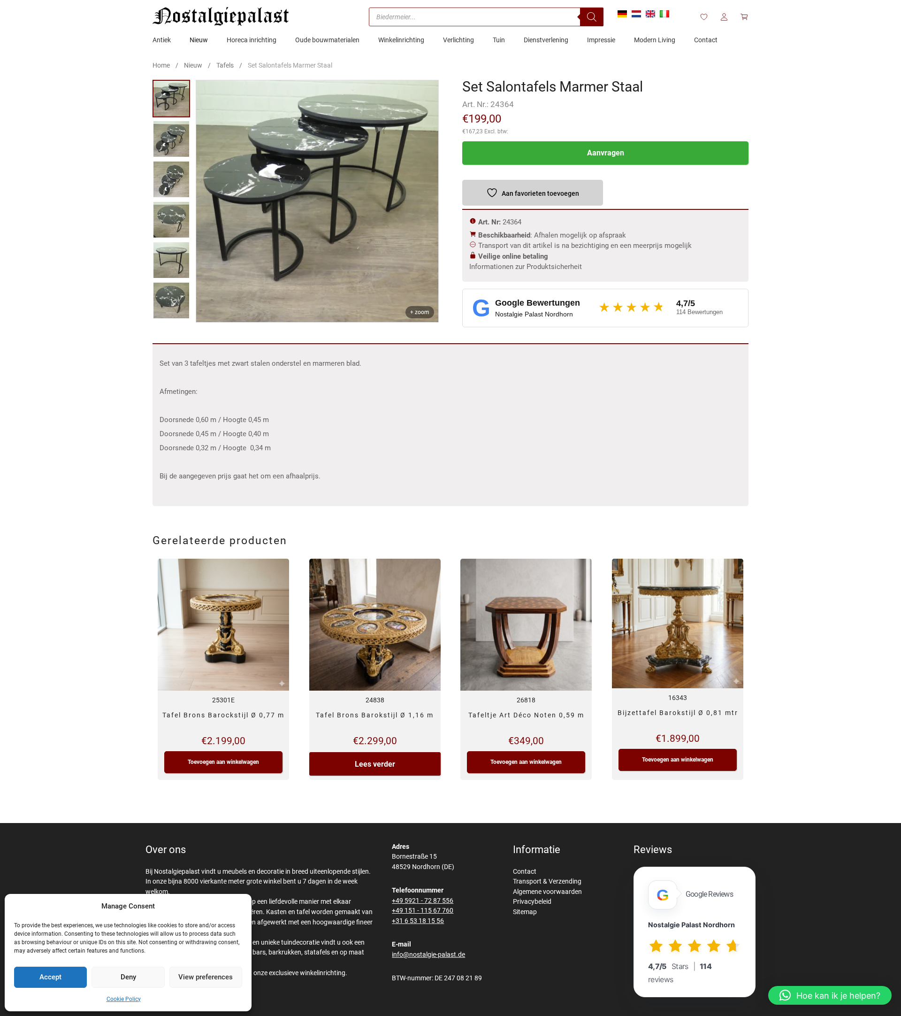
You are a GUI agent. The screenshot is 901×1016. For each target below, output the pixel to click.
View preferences (205, 977)
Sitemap (525, 912)
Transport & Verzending (547, 881)
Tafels (225, 65)
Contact (524, 872)
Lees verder (375, 764)
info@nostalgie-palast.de (428, 955)
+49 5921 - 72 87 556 (422, 901)
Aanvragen (605, 152)
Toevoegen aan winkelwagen (223, 762)
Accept (50, 977)
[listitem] (171, 98)
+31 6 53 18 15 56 (418, 921)
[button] (830, 995)
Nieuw (193, 65)
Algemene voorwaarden (547, 892)
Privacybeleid (532, 902)
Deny (128, 977)
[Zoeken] (591, 17)
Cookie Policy (124, 999)
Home (161, 65)
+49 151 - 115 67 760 (422, 911)
